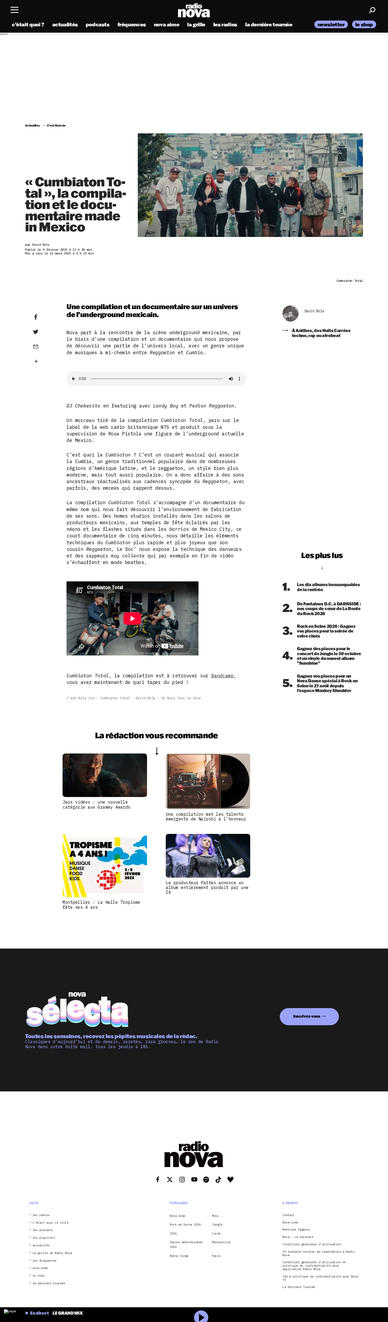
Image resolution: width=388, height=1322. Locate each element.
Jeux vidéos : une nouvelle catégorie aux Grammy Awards (96, 804)
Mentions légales (296, 1229)
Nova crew (290, 1222)
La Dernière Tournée (298, 1287)
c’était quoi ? (28, 24)
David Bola (145, 698)
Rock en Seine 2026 (185, 1224)
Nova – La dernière (297, 1237)
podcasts (98, 24)
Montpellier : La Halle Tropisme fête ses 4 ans (101, 905)
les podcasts (42, 1230)
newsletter (331, 24)
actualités (65, 24)
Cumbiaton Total (115, 698)
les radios (225, 24)
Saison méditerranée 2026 (186, 1244)
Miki (215, 1216)
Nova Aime (177, 1216)
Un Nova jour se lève (181, 698)
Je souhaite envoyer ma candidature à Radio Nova (318, 1253)
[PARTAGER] (44, 331)
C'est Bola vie (80, 698)
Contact (288, 1215)
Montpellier (221, 1242)
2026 (173, 1233)
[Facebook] (44, 317)
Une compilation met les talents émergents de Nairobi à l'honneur (206, 816)
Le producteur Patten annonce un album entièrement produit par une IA (207, 887)
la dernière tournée (268, 24)
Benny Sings (179, 1256)
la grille (196, 24)
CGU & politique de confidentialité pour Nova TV (320, 1278)
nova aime (166, 24)
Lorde (216, 1233)
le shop (364, 24)
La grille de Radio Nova (52, 1253)
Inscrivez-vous (306, 1016)
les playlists (43, 1238)
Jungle (217, 1224)
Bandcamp (222, 676)
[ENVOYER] (44, 346)
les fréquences (44, 1260)
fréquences (131, 24)
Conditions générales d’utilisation (311, 1244)
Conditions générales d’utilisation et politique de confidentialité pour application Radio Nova (314, 1266)
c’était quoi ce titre (50, 1222)
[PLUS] (44, 361)
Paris (216, 1256)
